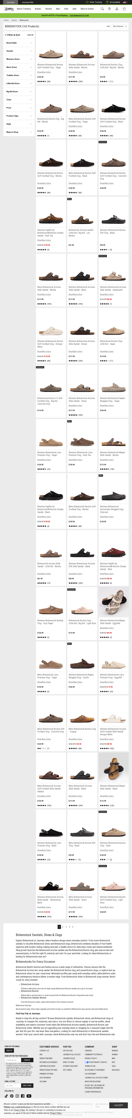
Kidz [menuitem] (66, 8)
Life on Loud (68, 1051)
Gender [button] (9, 51)
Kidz (113, 1062)
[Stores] (109, 9)
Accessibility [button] (115, 2)
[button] (125, 2)
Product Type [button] (12, 116)
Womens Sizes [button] (13, 59)
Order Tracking (96, 2)
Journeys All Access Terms (96, 1078)
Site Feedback (45, 1078)
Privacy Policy (91, 1058)
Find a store (10, 1081)
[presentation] (24, 9)
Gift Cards (67, 1070)
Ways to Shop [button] (12, 132)
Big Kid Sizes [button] (12, 92)
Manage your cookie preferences (17, 1107)
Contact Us (44, 1051)
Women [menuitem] (48, 8)
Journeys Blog (69, 1058)
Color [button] (8, 100)
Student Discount (70, 1066)
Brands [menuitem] (38, 8)
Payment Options (46, 1074)
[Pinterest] (12, 1096)
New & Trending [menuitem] (24, 8)
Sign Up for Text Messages (16, 1056)
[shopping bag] (124, 9)
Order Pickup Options (48, 1070)
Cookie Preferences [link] (93, 1092)
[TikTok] (7, 1096)
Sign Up (9, 1050)
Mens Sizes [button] (11, 67)
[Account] (117, 9)
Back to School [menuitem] (87, 8)
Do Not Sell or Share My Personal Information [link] (95, 1086)
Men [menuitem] (58, 8)
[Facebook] (23, 1096)
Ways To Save (68, 1062)
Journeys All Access (72, 1054)
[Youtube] (29, 1096)
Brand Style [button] (11, 43)
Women (115, 1054)
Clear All (30, 35)
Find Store (27, 1086)
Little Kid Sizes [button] (13, 83)
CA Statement (90, 1074)
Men (113, 1058)
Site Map (43, 1082)
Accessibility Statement (95, 1070)
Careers (88, 1051)
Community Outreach (93, 1054)
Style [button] (8, 124)
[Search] (102, 9)
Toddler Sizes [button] (12, 75)
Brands (115, 1051)
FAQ (41, 1054)
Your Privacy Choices (98, 1062)
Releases (116, 1070)
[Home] (9, 9)
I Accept (118, 1105)
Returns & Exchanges (48, 1062)
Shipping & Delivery (47, 1066)
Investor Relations (93, 1082)
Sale (114, 1066)
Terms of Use (90, 1066)
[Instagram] (17, 1096)
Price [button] (8, 108)
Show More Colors (44, 72)
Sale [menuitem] (74, 8)
